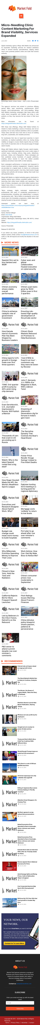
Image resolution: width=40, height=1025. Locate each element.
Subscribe (20, 1009)
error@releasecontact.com (29, 234)
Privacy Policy (15, 1022)
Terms (7, 1022)
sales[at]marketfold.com (23, 983)
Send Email (8, 214)
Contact (31, 1022)
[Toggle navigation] (21, 16)
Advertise (24, 1022)
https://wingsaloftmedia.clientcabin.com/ (13, 123)
